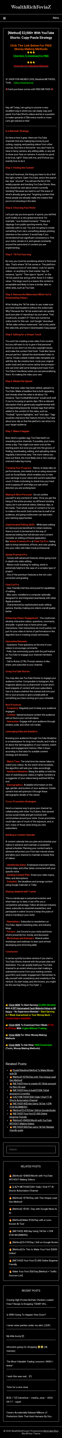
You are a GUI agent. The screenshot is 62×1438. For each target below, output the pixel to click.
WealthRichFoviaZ (31, 6)
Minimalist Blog (51, 1431)
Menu (56, 17)
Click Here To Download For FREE (31, 56)
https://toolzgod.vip (23, 82)
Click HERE (14, 1005)
